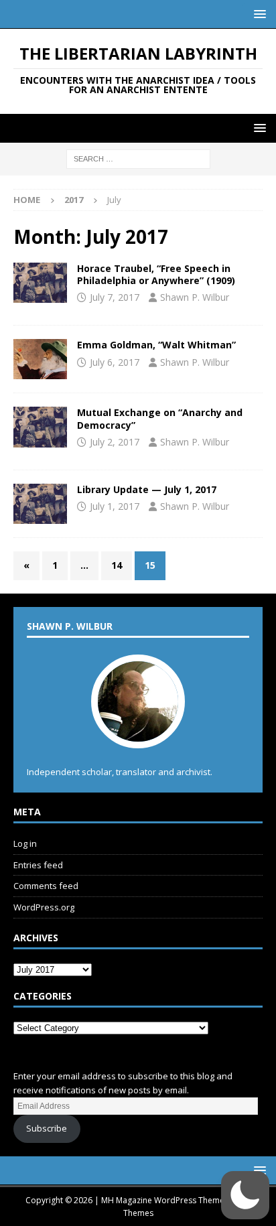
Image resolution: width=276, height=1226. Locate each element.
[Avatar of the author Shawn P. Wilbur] (138, 734)
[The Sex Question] (40, 283)
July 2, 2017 (114, 441)
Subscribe (46, 1128)
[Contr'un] (40, 427)
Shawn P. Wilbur (194, 297)
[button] (258, 13)
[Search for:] (138, 158)
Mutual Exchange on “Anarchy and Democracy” (160, 418)
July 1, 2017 (114, 506)
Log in (25, 843)
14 (116, 565)
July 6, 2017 (114, 362)
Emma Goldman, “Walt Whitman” (156, 344)
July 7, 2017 (114, 297)
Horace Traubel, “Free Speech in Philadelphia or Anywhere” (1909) (156, 274)
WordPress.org (43, 907)
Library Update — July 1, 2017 (146, 489)
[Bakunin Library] (40, 504)
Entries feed (38, 865)
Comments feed (45, 886)
